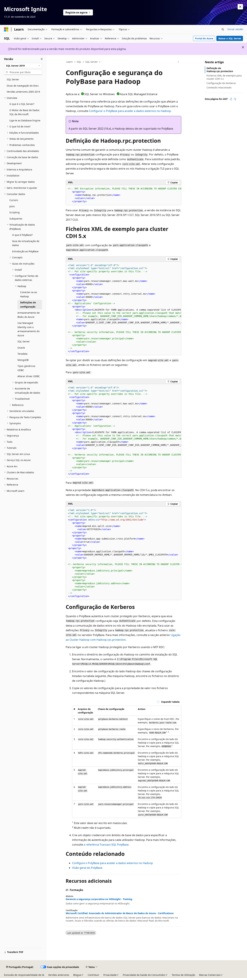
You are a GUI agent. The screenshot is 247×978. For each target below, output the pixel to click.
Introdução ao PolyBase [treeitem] (25, 251)
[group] (123, 195)
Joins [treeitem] (12, 206)
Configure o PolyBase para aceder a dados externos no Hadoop (112, 863)
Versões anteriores (58, 974)
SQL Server (91, 61)
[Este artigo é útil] (231, 99)
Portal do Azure (204, 38)
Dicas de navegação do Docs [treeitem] (23, 85)
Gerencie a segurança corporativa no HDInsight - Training (99, 899)
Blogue (77, 974)
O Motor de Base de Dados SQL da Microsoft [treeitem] (24, 112)
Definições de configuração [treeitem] (28, 304)
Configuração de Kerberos (221, 83)
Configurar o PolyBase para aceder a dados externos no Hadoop (130, 111)
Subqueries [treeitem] (15, 218)
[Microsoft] (6, 29)
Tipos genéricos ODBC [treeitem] (26, 368)
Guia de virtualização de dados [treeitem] (25, 243)
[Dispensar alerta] (240, 6)
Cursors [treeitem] (13, 200)
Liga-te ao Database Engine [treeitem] (24, 120)
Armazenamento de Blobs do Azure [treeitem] (28, 314)
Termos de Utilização (183, 974)
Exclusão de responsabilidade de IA (24, 974)
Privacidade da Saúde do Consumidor (144, 974)
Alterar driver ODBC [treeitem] (28, 376)
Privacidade (109, 974)
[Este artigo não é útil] (235, 99)
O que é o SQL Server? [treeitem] (21, 104)
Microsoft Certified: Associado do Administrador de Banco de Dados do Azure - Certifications (120, 913)
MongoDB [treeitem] (23, 360)
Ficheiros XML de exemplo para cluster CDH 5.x (224, 77)
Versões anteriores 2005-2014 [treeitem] (23, 91)
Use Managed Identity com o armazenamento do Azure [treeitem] (28, 329)
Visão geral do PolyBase (87, 868)
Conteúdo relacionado (219, 87)
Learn (69, 61)
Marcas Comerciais (209, 974)
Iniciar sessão (235, 29)
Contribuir (93, 974)
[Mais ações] (178, 62)
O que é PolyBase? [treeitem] (22, 234)
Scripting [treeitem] (14, 212)
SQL (79, 61)
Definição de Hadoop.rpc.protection (220, 70)
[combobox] (23, 65)
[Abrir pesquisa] (222, 29)
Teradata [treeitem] (22, 353)
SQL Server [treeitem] (13, 79)
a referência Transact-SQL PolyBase (106, 844)
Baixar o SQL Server (229, 38)
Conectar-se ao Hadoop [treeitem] (28, 294)
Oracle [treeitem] (21, 347)
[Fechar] (42, 59)
